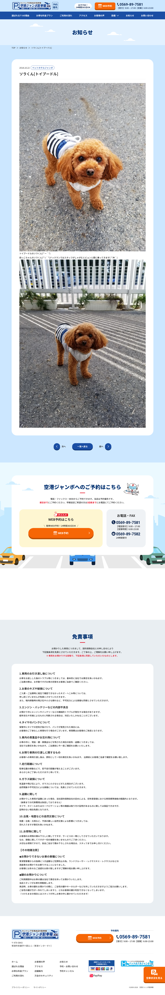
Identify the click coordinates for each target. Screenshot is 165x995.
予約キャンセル (67, 970)
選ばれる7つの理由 (20, 15)
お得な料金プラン (44, 15)
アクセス (83, 15)
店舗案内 (39, 970)
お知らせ (130, 15)
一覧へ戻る (82, 446)
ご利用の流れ (66, 15)
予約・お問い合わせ (69, 966)
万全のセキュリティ (44, 975)
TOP (13, 47)
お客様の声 (99, 15)
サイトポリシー (40, 987)
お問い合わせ (147, 15)
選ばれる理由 (18, 966)
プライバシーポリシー (21, 987)
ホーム (15, 961)
